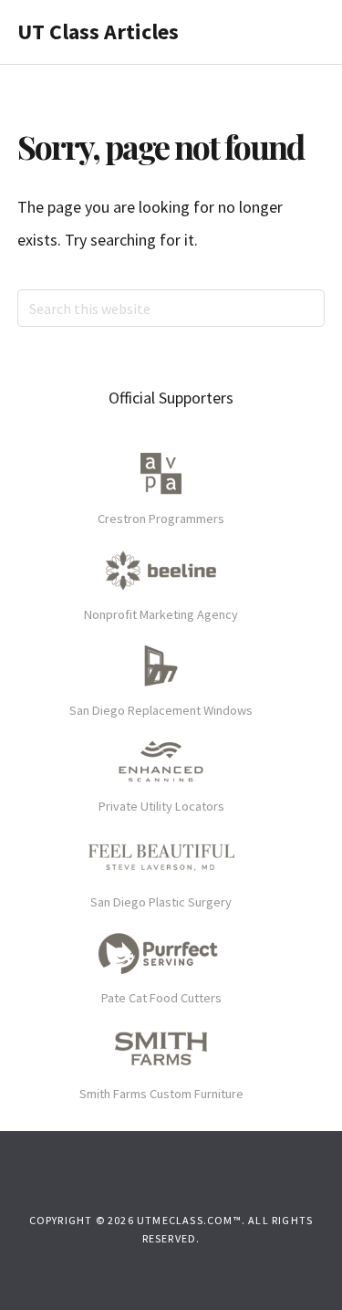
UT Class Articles (98, 31)
